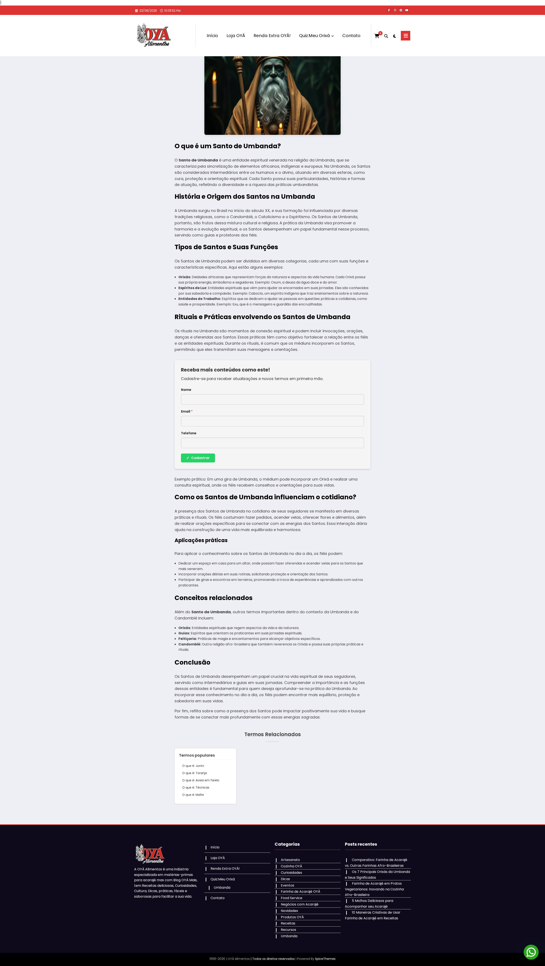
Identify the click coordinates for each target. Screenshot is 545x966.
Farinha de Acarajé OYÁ (300, 891)
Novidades (289, 910)
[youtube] (406, 10)
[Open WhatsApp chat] (531, 952)
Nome (186, 389)
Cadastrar (198, 458)
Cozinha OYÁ (291, 866)
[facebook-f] (389, 10)
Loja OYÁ (236, 36)
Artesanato (290, 859)
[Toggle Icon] (405, 35)
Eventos (287, 885)
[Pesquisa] (386, 35)
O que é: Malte (193, 795)
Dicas (285, 879)
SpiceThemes (325, 959)
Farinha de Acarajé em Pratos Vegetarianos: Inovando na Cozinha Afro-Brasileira (374, 889)
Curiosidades (291, 872)
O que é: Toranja (194, 773)
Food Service (291, 897)
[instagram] (394, 10)
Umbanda (222, 887)
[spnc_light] (394, 35)
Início (212, 36)
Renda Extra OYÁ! (272, 36)
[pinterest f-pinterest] (400, 10)
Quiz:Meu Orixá (314, 36)
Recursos (288, 929)
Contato (351, 36)
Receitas (288, 923)
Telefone (188, 433)
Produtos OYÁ (292, 917)
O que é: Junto (193, 766)
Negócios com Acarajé (299, 904)
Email (187, 411)
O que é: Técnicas (195, 787)
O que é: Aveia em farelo (200, 780)
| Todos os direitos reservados (272, 959)
